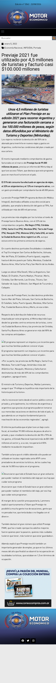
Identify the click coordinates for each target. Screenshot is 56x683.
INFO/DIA (27, 47)
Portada (37, 47)
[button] (2, 31)
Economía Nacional (13, 47)
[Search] (54, 38)
